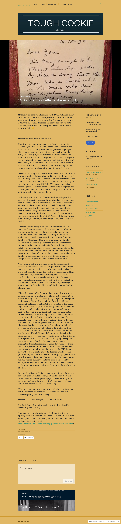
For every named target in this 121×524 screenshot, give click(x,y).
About (43, 4)
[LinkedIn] (22, 522)
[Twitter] (25, 522)
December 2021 (92, 202)
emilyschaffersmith (24, 432)
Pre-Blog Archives (66, 4)
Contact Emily (52, 4)
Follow (90, 143)
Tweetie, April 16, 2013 (94, 172)
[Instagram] (28, 522)
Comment (68, 481)
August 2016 (90, 212)
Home (36, 4)
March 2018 (90, 205)
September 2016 (92, 209)
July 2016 (89, 216)
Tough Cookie (25, 5)
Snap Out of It (91, 185)
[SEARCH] (100, 4)
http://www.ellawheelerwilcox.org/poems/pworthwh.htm (45, 424)
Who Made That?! (93, 178)
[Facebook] (19, 522)
